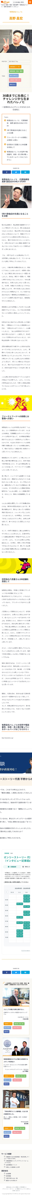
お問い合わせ (16, 1190)
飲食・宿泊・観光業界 (12, 5)
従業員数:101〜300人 (9, 1076)
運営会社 (8, 1187)
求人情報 (15, 1187)
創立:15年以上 (14, 75)
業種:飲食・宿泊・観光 (16, 71)
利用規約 (22, 1187)
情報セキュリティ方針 (23, 1189)
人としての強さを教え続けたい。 (14, 1009)
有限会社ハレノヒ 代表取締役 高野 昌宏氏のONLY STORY (17, 123)
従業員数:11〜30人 (15, 67)
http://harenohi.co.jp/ (7, 738)
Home (3, 5)
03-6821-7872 (19, 2)
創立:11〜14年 (7, 1080)
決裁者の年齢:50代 (15, 80)
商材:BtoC (13, 84)
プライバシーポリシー (8, 1189)
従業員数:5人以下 (8, 1023)
